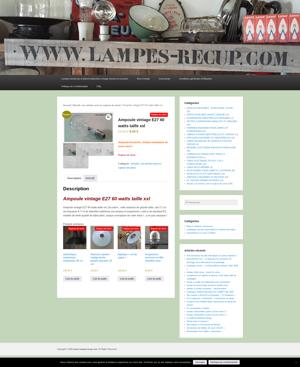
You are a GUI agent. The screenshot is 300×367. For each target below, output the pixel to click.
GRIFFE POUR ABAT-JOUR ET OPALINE (206, 114)
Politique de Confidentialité (74, 86)
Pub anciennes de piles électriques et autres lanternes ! (212, 255)
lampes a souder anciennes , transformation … (208, 288)
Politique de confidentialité (224, 362)
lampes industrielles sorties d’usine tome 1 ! (207, 315)
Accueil (67, 105)
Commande (164, 78)
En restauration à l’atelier (198, 308)
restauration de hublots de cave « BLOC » (206, 328)
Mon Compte (143, 78)
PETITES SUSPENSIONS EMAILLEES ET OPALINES (212, 121)
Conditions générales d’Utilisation (195, 78)
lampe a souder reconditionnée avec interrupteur (208, 282)
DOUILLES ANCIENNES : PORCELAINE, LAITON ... (211, 108)
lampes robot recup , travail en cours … (204, 272)
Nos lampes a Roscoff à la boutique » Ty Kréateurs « (211, 295)
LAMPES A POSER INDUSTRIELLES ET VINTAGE (210, 134)
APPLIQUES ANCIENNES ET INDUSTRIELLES (209, 138)
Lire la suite (72, 278)
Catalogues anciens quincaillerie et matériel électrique (211, 229)
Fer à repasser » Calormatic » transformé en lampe (210, 298)
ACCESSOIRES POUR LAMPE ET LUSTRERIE (209, 170)
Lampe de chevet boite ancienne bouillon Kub (207, 285)
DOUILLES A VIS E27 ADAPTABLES (204, 174)
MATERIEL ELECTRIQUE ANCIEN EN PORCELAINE (211, 147)
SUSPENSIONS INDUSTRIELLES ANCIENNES (208, 118)
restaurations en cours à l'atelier (201, 233)
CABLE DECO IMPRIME (198, 167)
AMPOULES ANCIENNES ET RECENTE (205, 177)
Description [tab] (74, 178)
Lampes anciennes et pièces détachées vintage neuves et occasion (94, 78)
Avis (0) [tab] (90, 178)
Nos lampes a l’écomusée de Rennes (203, 324)
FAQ (99, 86)
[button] (108, 117)
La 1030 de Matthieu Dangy (199, 318)
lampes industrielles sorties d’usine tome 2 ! (207, 311)
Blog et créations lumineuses (200, 226)
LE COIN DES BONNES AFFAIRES (203, 180)
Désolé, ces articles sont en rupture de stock (97, 105)
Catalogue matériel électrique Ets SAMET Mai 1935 (210, 292)
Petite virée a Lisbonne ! (198, 321)
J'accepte (200, 362)
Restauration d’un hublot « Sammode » (204, 331)
